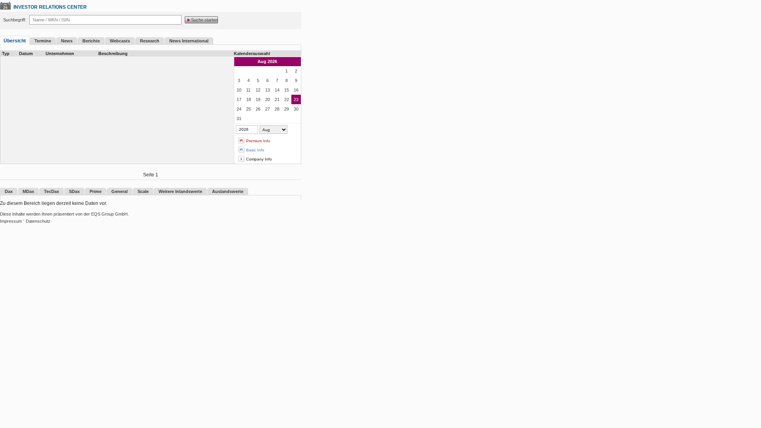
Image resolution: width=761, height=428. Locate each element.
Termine (42, 40)
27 (267, 109)
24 (239, 109)
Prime (95, 191)
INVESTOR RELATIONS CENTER (50, 7)
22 (286, 99)
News (67, 40)
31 (239, 118)
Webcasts (120, 40)
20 (267, 99)
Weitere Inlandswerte (180, 191)
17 (239, 99)
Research (149, 40)
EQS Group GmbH (109, 214)
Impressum (11, 221)
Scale (143, 191)
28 (277, 109)
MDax (28, 191)
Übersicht (15, 41)
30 (296, 109)
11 (248, 90)
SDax (74, 191)
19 (258, 99)
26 (258, 109)
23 (296, 99)
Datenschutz (38, 221)
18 (248, 99)
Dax (9, 191)
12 (258, 90)
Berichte (91, 40)
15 (286, 90)
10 (239, 90)
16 (296, 90)
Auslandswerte (227, 191)
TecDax (51, 191)
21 (277, 99)
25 (248, 109)
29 (286, 109)
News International (188, 40)
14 (277, 90)
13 (267, 90)
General (119, 191)
